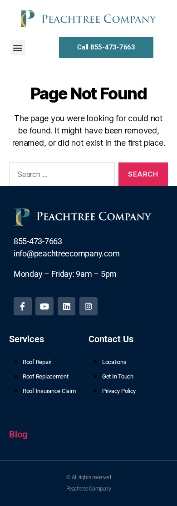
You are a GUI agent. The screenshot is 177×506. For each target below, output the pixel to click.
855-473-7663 (38, 241)
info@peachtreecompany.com (66, 253)
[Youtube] (44, 306)
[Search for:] (60, 176)
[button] (17, 47)
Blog (18, 434)
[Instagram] (88, 306)
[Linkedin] (67, 306)
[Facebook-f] (23, 306)
